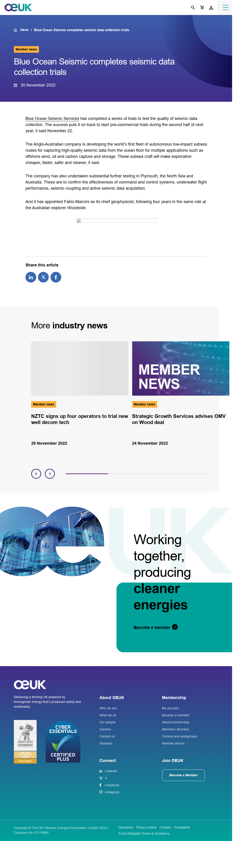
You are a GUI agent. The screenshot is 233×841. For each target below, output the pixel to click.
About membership (175, 722)
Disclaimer (126, 827)
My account (170, 708)
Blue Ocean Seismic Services (52, 118)
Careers (105, 729)
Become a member (176, 715)
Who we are (108, 708)
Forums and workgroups (179, 736)
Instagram (112, 792)
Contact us (107, 736)
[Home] (17, 30)
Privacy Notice (146, 827)
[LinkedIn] (30, 277)
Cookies (165, 827)
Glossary (105, 743)
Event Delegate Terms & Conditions (144, 833)
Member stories (173, 743)
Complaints (182, 827)
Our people (107, 722)
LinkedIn (111, 771)
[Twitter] (43, 277)
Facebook (112, 785)
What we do (107, 715)
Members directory (175, 729)
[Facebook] (56, 277)
